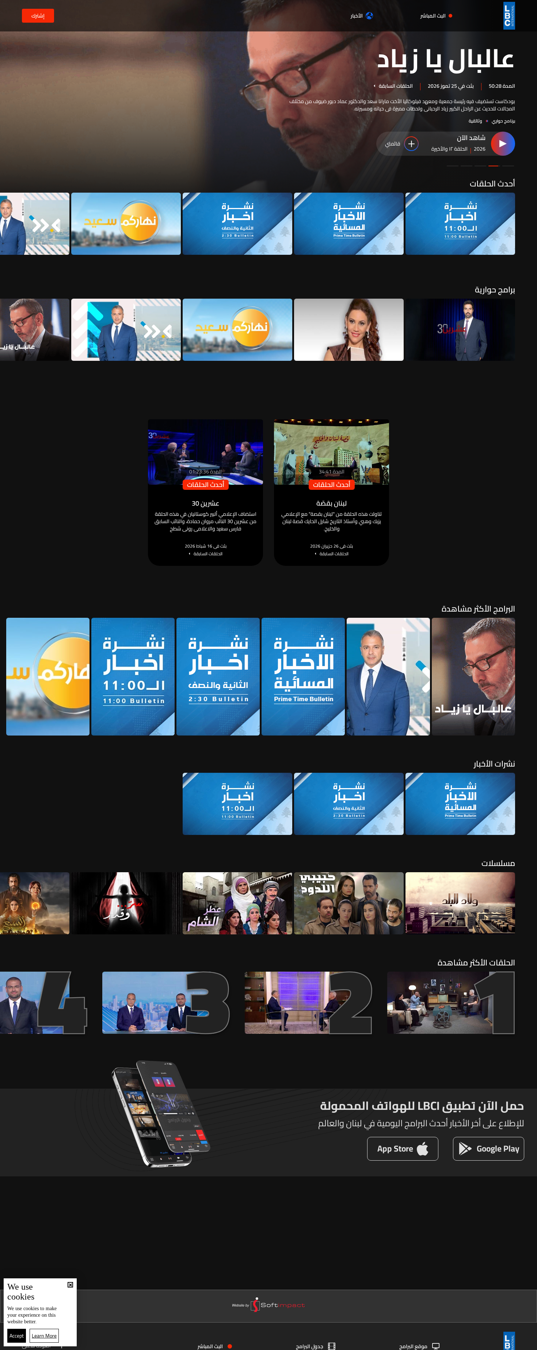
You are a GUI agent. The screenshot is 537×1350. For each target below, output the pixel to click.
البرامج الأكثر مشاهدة (478, 608)
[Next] (9, 224)
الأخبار (357, 16)
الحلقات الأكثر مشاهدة (476, 962)
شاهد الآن (471, 138)
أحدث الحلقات (492, 183)
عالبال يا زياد (446, 57)
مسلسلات (498, 863)
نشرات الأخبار (494, 763)
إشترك (38, 16)
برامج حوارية (495, 289)
